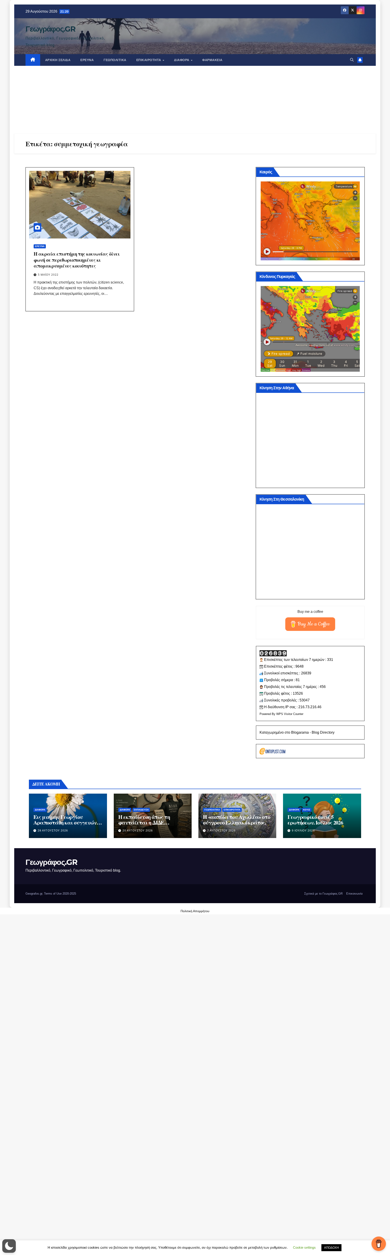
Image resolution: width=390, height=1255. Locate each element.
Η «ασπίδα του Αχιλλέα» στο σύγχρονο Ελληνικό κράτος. (236, 819)
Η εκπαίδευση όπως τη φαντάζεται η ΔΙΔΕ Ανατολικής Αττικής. (144, 822)
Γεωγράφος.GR (50, 28)
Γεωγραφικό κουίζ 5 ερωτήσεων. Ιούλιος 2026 (315, 819)
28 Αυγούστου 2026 (53, 830)
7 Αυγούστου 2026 (221, 830)
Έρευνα (87, 60)
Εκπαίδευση (141, 809)
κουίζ (306, 809)
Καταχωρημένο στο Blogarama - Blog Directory (297, 732)
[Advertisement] (195, 99)
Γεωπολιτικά (115, 60)
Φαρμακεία (212, 60)
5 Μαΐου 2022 (48, 274)
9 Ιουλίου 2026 (303, 830)
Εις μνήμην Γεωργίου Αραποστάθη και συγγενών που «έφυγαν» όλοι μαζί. (64, 822)
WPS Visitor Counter (289, 714)
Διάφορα (182, 60)
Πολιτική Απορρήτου (195, 911)
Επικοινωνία (354, 893)
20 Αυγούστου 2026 (138, 830)
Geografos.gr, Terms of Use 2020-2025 (51, 893)
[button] (352, 60)
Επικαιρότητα (149, 60)
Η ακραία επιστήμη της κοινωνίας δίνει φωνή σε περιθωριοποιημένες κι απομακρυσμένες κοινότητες (76, 259)
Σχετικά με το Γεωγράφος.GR (323, 893)
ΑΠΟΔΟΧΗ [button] (331, 1247)
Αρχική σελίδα (58, 60)
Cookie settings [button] (304, 1247)
